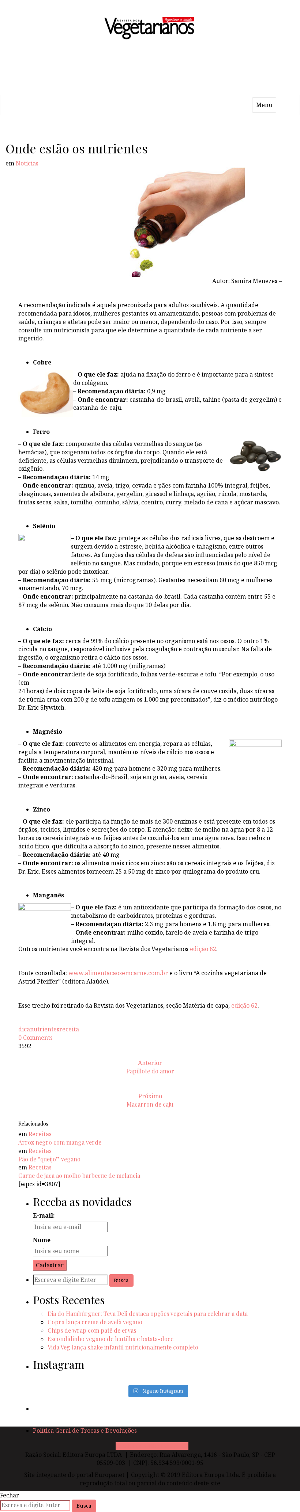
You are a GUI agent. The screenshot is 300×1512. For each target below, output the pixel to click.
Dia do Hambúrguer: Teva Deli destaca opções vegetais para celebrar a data (148, 1313)
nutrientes (44, 1029)
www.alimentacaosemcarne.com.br (118, 973)
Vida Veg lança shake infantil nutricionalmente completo (123, 1347)
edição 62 (203, 949)
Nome (41, 1240)
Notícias (27, 163)
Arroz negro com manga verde (59, 1142)
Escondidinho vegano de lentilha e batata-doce (110, 1339)
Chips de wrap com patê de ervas (92, 1330)
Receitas (40, 1134)
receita (69, 1029)
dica (24, 1029)
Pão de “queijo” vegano (49, 1159)
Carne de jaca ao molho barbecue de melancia (79, 1175)
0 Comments (35, 1038)
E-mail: (44, 1215)
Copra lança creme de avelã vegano (95, 1322)
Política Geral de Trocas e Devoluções (85, 1431)
